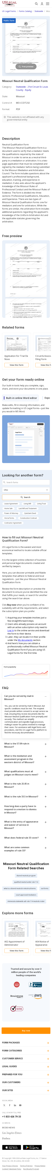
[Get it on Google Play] (32, 1147)
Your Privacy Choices (10, 1166)
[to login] (42, 3)
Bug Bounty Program (31, 1169)
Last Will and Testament (28, 508)
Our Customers (11, 1082)
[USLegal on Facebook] (9, 1105)
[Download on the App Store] (11, 1147)
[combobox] (26, 482)
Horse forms (9, 518)
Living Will (27, 503)
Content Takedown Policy (11, 1169)
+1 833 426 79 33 (11, 1116)
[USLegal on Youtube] (20, 1105)
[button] (47, 3)
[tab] (20, 398)
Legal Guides (9, 1066)
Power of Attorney (11, 513)
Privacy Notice (40, 1166)
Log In (10, 630)
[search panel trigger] (36, 3)
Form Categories (12, 1050)
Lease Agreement (11, 503)
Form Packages (11, 1042)
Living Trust (41, 503)
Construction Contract (28, 518)
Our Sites (7, 1090)
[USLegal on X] (4, 1105)
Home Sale (8, 508)
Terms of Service (26, 1166)
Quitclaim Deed (30, 513)
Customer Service (12, 1058)
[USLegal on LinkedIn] (15, 1105)
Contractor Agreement (12, 523)
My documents (25, 640)
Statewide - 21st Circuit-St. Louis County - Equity (32, 88)
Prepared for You (12, 1074)
